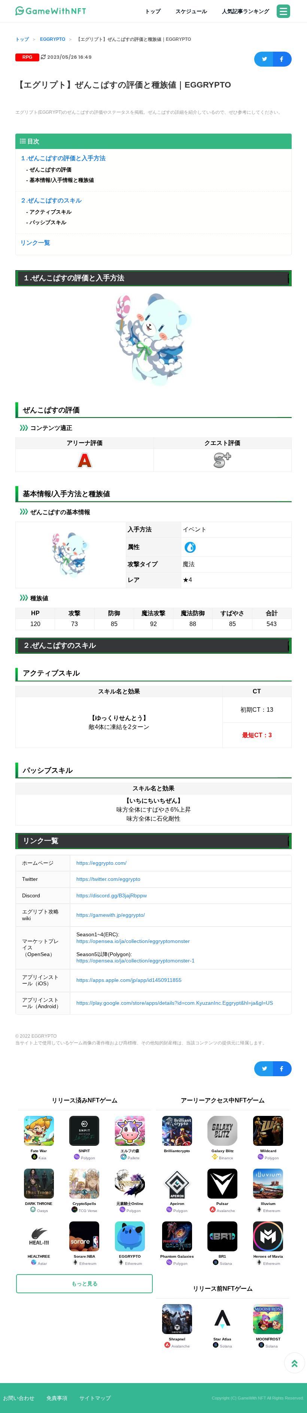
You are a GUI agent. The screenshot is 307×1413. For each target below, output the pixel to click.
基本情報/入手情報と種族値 (62, 180)
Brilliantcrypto (177, 1151)
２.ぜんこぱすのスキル (51, 200)
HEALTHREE (39, 1260)
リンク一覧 (35, 242)
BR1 (225, 1260)
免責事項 (56, 1398)
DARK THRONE (38, 1207)
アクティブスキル (51, 212)
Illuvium (270, 1207)
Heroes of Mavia (268, 1260)
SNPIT (87, 1154)
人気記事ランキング (245, 11)
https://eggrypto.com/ (101, 863)
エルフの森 (130, 1154)
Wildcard (269, 1154)
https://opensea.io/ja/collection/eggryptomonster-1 (135, 961)
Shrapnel (179, 1342)
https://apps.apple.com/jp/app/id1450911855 (129, 980)
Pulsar (225, 1207)
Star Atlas (222, 1342)
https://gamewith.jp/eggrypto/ (110, 915)
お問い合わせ (18, 1398)
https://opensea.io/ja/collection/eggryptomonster (133, 941)
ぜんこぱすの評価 (51, 170)
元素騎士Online (129, 1207)
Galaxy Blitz (223, 1154)
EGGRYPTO (52, 39)
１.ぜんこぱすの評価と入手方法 (63, 158)
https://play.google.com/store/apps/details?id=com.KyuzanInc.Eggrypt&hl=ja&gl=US (174, 1003)
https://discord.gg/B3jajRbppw (111, 895)
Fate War (39, 1154)
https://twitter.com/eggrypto (108, 879)
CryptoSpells (85, 1207)
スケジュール (191, 11)
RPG (27, 57)
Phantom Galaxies (177, 1260)
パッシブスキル (48, 222)
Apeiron (179, 1207)
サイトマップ (95, 1398)
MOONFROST (268, 1342)
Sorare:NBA (85, 1260)
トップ (153, 11)
